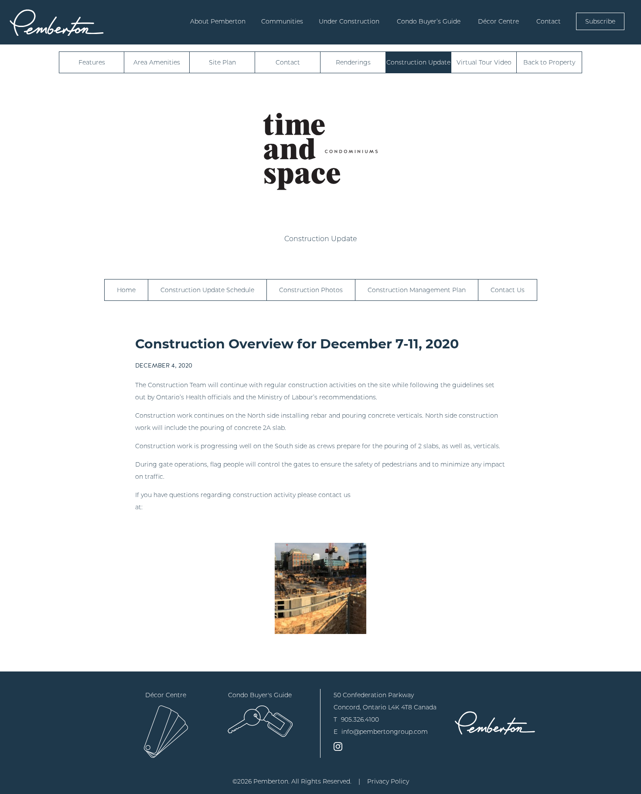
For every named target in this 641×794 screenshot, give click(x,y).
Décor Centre (498, 21)
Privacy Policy (388, 781)
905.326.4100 (360, 719)
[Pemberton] (495, 723)
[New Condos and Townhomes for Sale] (57, 22)
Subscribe (600, 21)
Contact (548, 21)
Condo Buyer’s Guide (428, 21)
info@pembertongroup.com (384, 732)
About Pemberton (217, 21)
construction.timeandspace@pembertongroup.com (223, 507)
